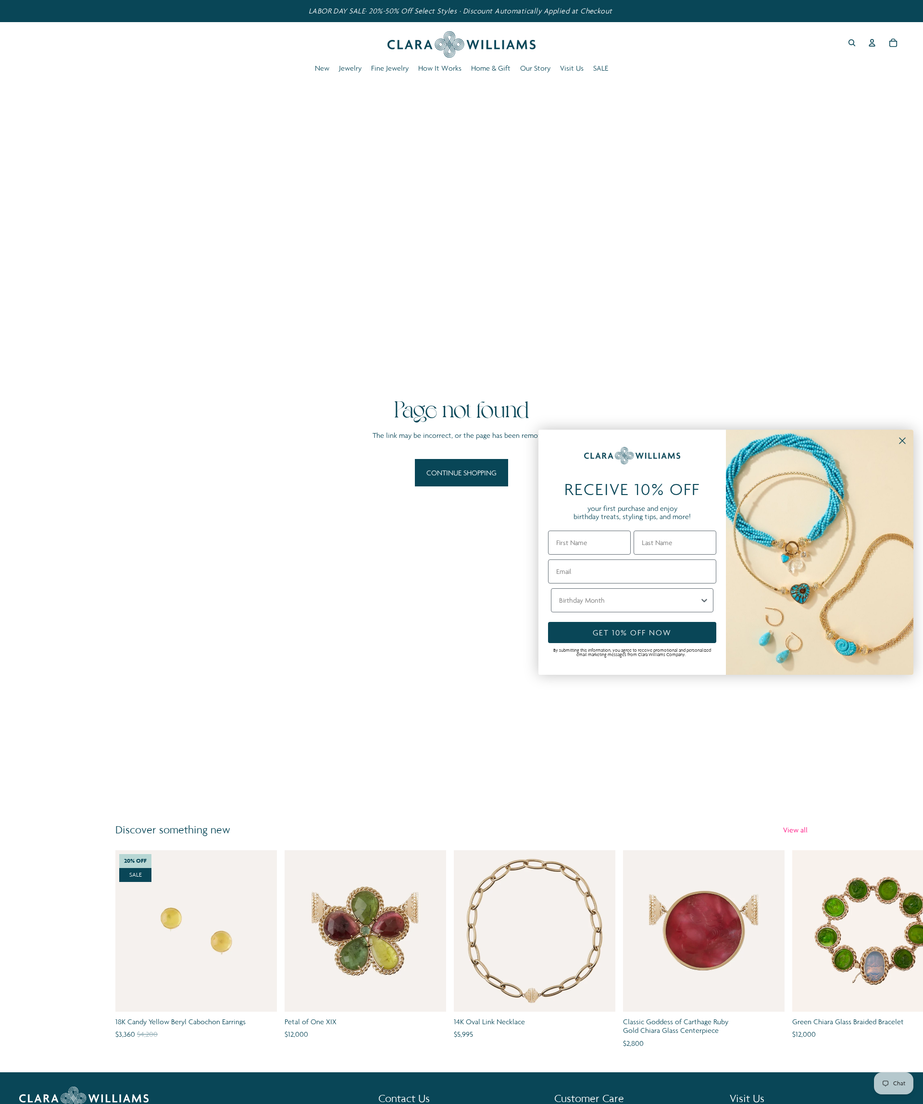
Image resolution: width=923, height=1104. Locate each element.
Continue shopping (461, 472)
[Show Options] (704, 600)
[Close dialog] (902, 441)
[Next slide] (797, 949)
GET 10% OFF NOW (632, 632)
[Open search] (851, 42)
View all (795, 829)
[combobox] (629, 600)
